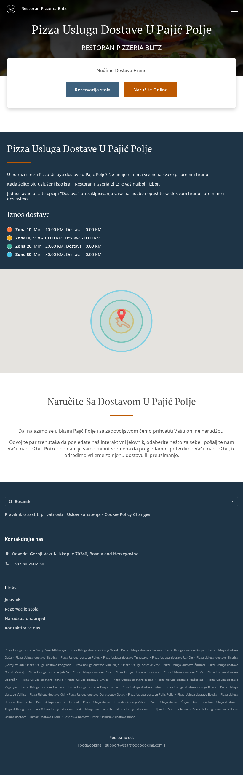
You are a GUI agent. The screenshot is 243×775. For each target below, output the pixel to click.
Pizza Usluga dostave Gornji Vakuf (94, 650)
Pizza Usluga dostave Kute (92, 672)
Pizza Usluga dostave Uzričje (172, 657)
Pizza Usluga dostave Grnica (87, 679)
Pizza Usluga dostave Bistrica (36, 657)
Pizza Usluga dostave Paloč (80, 657)
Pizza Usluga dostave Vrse (141, 665)
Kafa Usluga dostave (91, 709)
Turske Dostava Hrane (45, 717)
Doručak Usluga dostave (210, 709)
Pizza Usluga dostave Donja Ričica (93, 687)
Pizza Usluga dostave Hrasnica (138, 672)
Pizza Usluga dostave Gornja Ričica (191, 687)
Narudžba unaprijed (25, 618)
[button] (234, 9)
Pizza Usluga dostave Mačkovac (180, 679)
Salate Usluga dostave (57, 709)
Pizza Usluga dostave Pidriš (142, 687)
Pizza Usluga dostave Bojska (197, 694)
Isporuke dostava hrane (118, 717)
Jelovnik (12, 599)
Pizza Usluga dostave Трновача (125, 657)
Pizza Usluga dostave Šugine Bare (174, 702)
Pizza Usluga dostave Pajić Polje (151, 694)
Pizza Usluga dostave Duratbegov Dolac (97, 694)
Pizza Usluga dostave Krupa (185, 650)
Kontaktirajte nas (22, 628)
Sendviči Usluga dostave (219, 702)
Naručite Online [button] (150, 89)
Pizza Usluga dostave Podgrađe (49, 665)
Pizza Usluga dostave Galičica (42, 687)
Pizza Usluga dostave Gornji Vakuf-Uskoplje (35, 650)
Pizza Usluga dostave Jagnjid (42, 679)
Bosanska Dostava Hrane (82, 717)
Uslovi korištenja (84, 514)
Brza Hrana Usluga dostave (129, 709)
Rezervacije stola (22, 609)
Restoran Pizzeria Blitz (43, 8)
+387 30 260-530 (28, 564)
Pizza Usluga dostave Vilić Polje (97, 665)
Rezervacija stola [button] (93, 89)
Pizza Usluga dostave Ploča (184, 672)
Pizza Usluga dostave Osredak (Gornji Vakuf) (114, 702)
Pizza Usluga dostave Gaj (47, 694)
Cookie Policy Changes (127, 514)
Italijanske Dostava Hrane (171, 709)
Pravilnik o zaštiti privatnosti (34, 514)
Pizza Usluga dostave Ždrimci (184, 665)
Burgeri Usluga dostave (22, 709)
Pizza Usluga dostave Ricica (133, 679)
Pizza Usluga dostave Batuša (141, 650)
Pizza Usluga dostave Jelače (48, 672)
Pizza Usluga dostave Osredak (57, 702)
